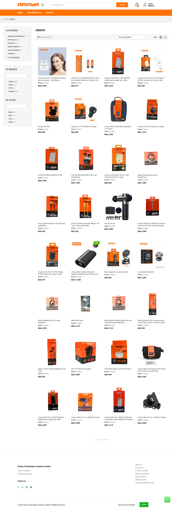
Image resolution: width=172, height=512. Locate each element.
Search (122, 5)
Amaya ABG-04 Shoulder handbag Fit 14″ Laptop (118, 128)
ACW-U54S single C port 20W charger (117, 369)
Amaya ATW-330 (44, 127)
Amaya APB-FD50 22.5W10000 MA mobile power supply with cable (117, 79)
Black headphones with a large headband (49, 321)
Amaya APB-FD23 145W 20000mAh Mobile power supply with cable (51, 418)
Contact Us (139, 468)
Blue (10, 115)
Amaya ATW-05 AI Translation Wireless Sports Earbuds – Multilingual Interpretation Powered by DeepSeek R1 (52, 79)
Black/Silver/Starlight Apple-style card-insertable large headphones (118, 321)
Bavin (11, 85)
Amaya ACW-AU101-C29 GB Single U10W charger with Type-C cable (50, 273)
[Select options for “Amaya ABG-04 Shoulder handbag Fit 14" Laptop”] (113, 123)
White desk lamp (77, 320)
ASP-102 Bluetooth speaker (81, 369)
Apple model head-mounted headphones (148, 176)
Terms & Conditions (142, 474)
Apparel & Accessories (16, 36)
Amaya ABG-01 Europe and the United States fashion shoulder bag (151, 370)
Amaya (46, 83)
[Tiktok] (31, 487)
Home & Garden (13, 50)
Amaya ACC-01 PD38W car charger (84, 127)
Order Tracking (140, 477)
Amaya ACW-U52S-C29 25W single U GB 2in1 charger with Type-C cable (151, 79)
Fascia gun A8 (109, 223)
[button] (80, 74)
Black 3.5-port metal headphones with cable (52, 370)
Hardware (11, 43)
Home (20, 13)
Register (151, 6)
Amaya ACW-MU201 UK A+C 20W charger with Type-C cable (116, 176)
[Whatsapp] (27, 487)
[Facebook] (18, 487)
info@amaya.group (25, 474)
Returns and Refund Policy (144, 483)
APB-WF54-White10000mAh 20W (50, 175)
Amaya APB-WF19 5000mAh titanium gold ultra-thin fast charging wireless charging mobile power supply (151, 225)
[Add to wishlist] (57, 74)
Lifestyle (11, 53)
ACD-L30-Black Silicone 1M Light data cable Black (51, 225)
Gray (10, 119)
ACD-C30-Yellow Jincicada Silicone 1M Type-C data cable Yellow (85, 225)
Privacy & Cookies (141, 471)
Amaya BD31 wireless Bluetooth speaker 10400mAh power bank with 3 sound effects (85, 273)
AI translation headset (146, 272)
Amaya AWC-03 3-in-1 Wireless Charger (152, 417)
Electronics (12, 40)
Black (11, 112)
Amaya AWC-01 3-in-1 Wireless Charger (85, 417)
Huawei (11, 91)
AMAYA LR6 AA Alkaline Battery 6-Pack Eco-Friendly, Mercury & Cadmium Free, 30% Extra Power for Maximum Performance (85, 79)
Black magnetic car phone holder (116, 272)
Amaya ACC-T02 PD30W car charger (151, 127)
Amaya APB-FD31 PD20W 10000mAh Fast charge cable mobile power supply (118, 418)
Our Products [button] (34, 13)
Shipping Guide (140, 480)
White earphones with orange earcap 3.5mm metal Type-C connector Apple (151, 321)
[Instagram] (22, 487)
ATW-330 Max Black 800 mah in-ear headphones (84, 176)
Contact (50, 13)
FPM (10, 88)
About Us (138, 465)
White (11, 122)
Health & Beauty (13, 47)
